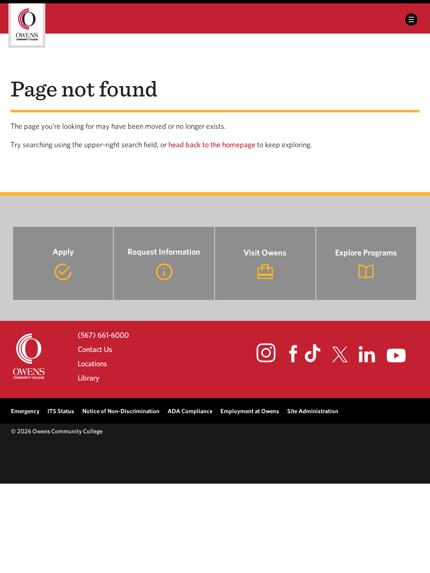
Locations (92, 363)
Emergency (25, 410)
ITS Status (60, 410)
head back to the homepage (211, 144)
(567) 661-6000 (103, 334)
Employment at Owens (249, 410)
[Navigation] (411, 19)
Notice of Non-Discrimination (121, 410)
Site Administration (312, 410)
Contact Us (95, 349)
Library (89, 377)
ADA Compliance (190, 410)
